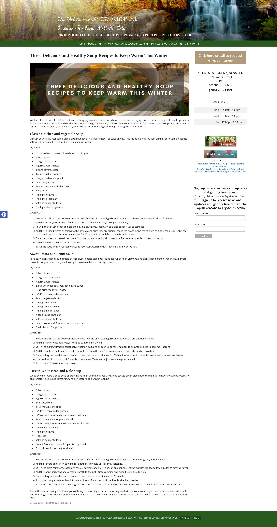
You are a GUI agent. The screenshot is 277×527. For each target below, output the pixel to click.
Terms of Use (158, 517)
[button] (4, 214)
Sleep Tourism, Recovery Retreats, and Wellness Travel (220, 169)
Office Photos (112, 43)
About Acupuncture (133, 43)
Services (155, 43)
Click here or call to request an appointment (220, 58)
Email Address (201, 213)
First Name (200, 224)
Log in (197, 517)
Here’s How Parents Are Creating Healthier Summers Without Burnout (221, 165)
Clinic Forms (192, 43)
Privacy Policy (171, 517)
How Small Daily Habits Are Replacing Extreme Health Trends (221, 171)
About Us (92, 43)
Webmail (185, 517)
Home (81, 43)
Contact (173, 43)
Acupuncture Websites (85, 517)
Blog (164, 43)
